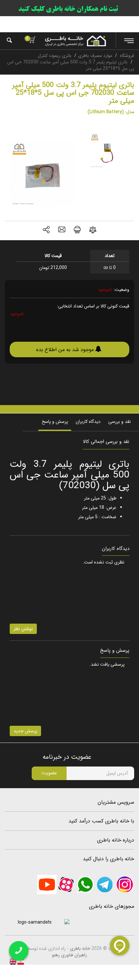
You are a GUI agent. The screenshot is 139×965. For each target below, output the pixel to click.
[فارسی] (20, 961)
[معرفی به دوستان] (62, 230)
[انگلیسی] (13, 961)
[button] (46, 230)
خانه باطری (80, 948)
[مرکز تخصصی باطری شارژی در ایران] (75, 41)
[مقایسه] (93, 230)
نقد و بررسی (119, 421)
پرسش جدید (25, 730)
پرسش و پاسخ (55, 421)
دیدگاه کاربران (88, 421)
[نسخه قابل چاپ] (77, 230)
